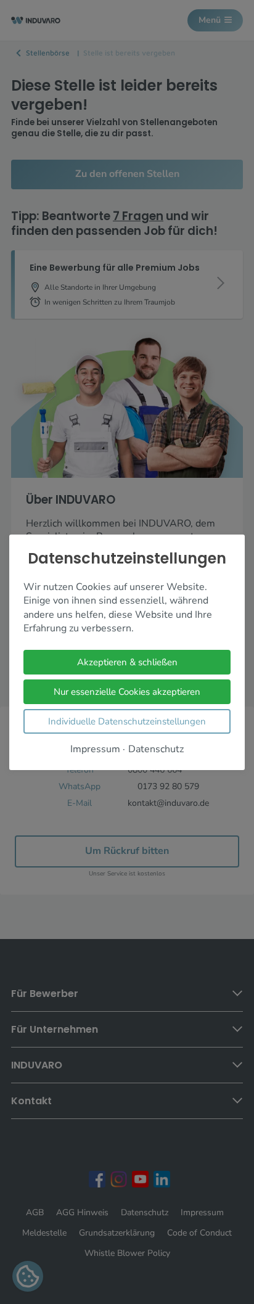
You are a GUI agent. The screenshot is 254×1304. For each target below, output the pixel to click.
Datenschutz (156, 748)
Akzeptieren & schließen (127, 661)
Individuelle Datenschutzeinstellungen (127, 721)
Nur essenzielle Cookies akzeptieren (127, 691)
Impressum (95, 748)
